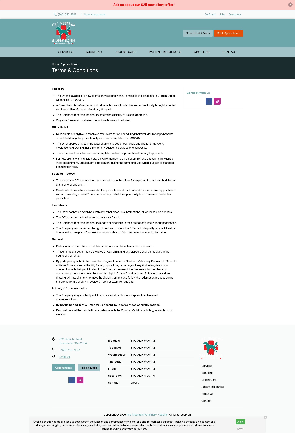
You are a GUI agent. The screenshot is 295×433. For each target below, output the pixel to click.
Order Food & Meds (198, 33)
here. (144, 428)
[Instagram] (217, 101)
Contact (229, 52)
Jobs (222, 14)
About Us (202, 52)
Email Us (64, 356)
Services (65, 52)
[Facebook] (209, 101)
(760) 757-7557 (69, 350)
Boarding (94, 52)
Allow (240, 421)
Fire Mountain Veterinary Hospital (147, 414)
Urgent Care (125, 52)
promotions (70, 64)
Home (55, 64)
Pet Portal (210, 14)
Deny (240, 428)
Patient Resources (165, 52)
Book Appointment (228, 33)
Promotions (235, 14)
